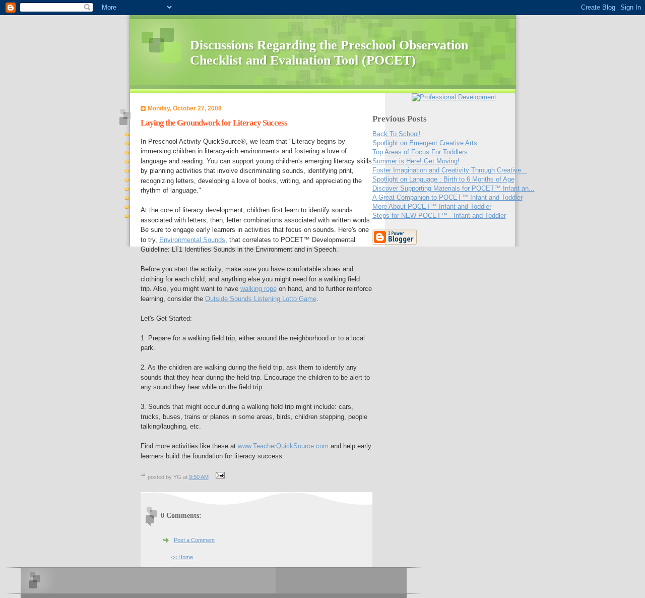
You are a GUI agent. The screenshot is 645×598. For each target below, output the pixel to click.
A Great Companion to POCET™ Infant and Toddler (447, 197)
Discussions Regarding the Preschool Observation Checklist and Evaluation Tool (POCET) (329, 53)
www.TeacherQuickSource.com (283, 446)
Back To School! (396, 134)
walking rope (258, 288)
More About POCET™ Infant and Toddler (431, 206)
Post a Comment (194, 540)
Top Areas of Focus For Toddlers (420, 152)
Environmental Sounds (192, 240)
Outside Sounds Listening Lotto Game (260, 299)
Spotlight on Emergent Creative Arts (424, 143)
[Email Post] (219, 477)
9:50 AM (199, 477)
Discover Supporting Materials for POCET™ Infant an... (453, 188)
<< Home (182, 557)
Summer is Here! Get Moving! (416, 161)
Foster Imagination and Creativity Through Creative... (449, 170)
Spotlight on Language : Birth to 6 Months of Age (443, 179)
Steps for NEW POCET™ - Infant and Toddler (439, 215)
